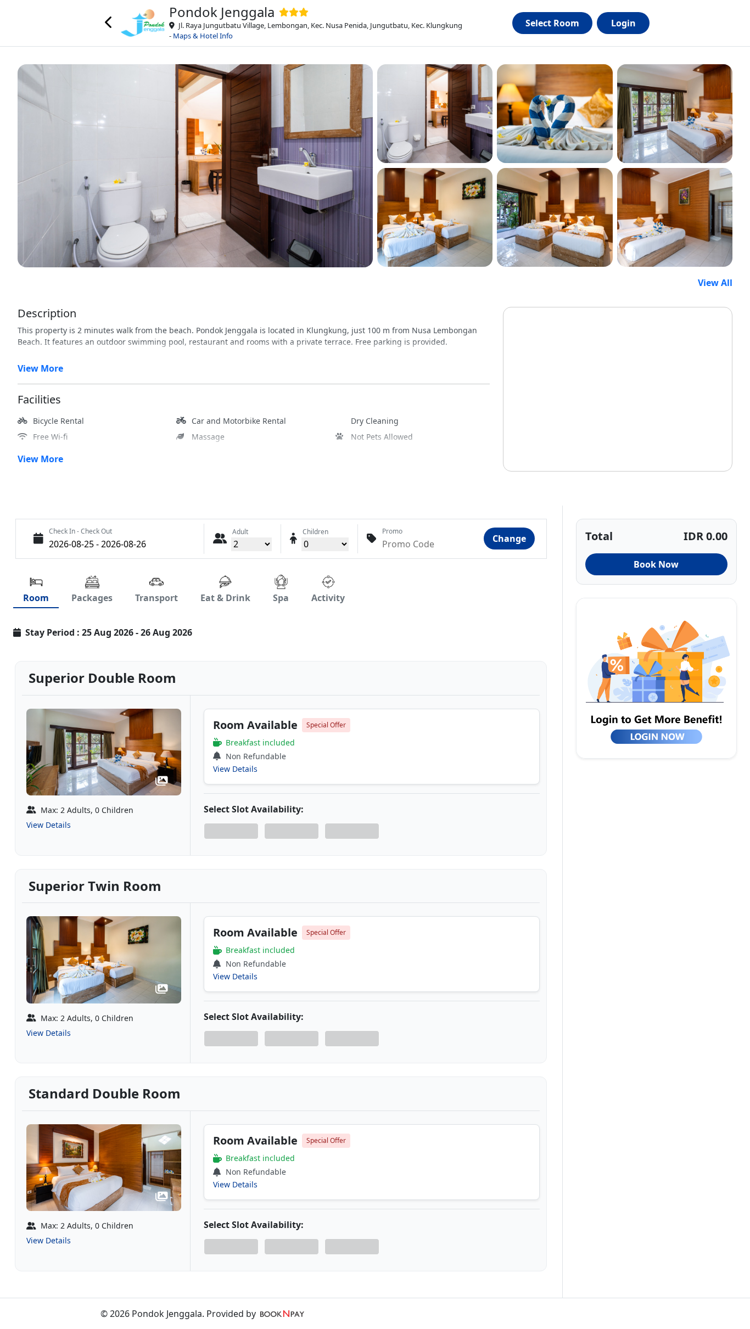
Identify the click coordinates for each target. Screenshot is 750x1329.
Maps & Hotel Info (203, 36)
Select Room (552, 23)
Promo (392, 531)
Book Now (656, 564)
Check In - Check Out (80, 531)
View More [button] (40, 368)
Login (623, 23)
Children (315, 531)
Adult (240, 531)
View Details (48, 825)
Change (509, 538)
